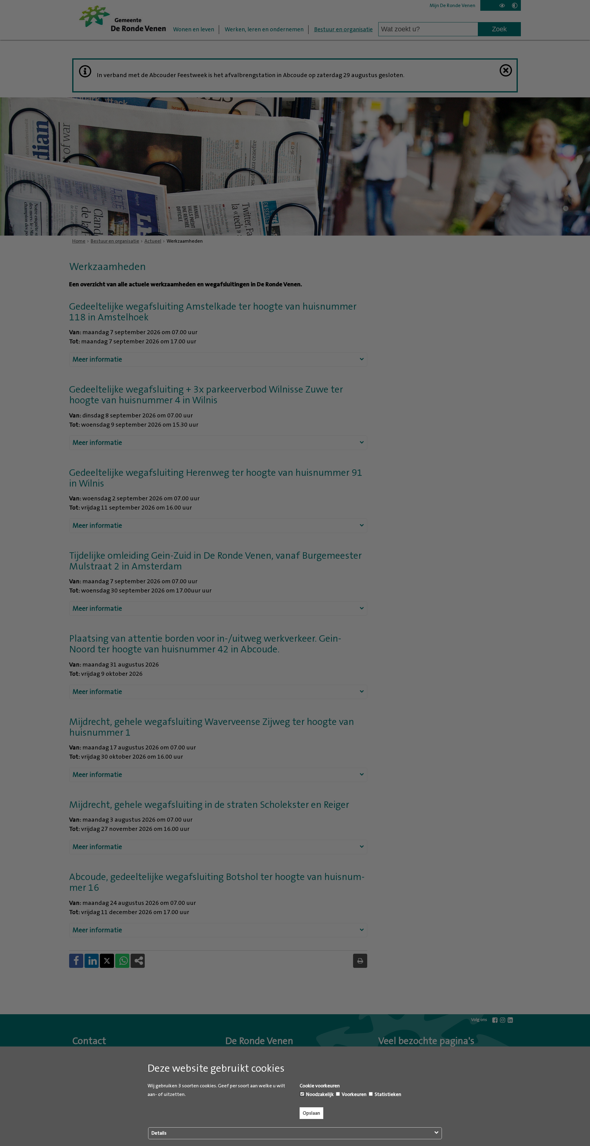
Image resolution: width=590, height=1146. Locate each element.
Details (159, 1133)
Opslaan (311, 1113)
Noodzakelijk (319, 1094)
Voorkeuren (354, 1094)
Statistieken (387, 1094)
